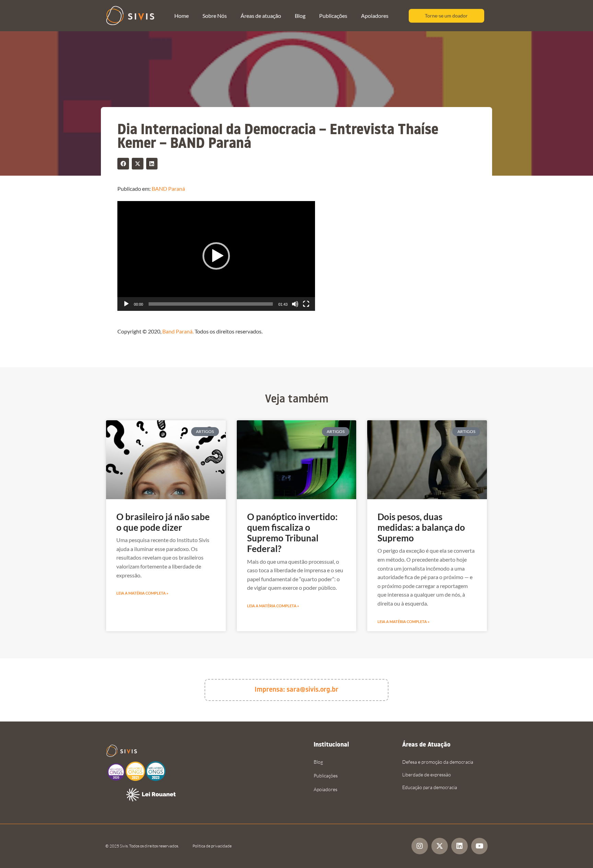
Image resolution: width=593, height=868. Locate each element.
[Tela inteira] (306, 304)
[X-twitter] (439, 846)
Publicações (333, 15)
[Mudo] (295, 304)
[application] (216, 256)
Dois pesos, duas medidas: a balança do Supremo (421, 527)
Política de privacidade (212, 845)
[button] (123, 163)
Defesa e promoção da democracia (437, 762)
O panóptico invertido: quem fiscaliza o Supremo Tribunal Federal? (292, 532)
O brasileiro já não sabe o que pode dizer (163, 522)
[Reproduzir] (126, 304)
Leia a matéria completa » (142, 593)
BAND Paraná (168, 188)
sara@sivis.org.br (312, 690)
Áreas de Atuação (426, 745)
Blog (300, 15)
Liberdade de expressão (426, 774)
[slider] (211, 304)
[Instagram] (419, 846)
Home (181, 15)
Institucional (331, 745)
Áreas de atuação (261, 15)
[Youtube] (479, 846)
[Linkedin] (459, 846)
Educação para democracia (429, 787)
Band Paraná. (178, 331)
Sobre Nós (214, 15)
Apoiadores (374, 15)
